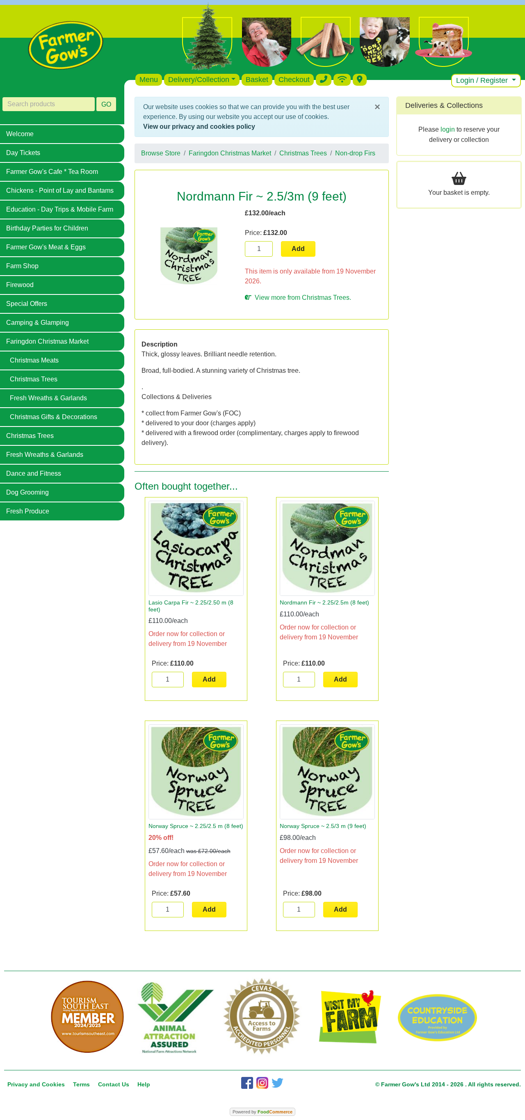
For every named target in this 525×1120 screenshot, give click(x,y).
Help (143, 1084)
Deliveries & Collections (444, 105)
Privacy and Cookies (36, 1084)
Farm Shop (22, 265)
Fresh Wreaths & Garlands (48, 398)
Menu (148, 79)
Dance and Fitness (33, 473)
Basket (257, 79)
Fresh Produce (27, 511)
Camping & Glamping (37, 322)
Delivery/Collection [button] (198, 79)
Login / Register (483, 80)
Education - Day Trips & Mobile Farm (59, 209)
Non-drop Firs (355, 153)
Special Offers (26, 303)
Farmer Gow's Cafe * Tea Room (52, 171)
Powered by (262, 1111)
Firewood (20, 284)
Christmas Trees (33, 379)
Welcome (20, 133)
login (448, 129)
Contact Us (113, 1084)
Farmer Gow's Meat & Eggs (46, 247)
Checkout (294, 79)
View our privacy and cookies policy (199, 126)
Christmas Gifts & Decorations (53, 416)
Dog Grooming (27, 492)
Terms (81, 1084)
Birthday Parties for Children (47, 228)
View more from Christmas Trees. (301, 297)
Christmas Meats (34, 360)
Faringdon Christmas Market (47, 341)
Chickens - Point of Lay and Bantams (60, 190)
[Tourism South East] (87, 1017)
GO (106, 104)
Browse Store (160, 153)
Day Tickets (23, 152)
